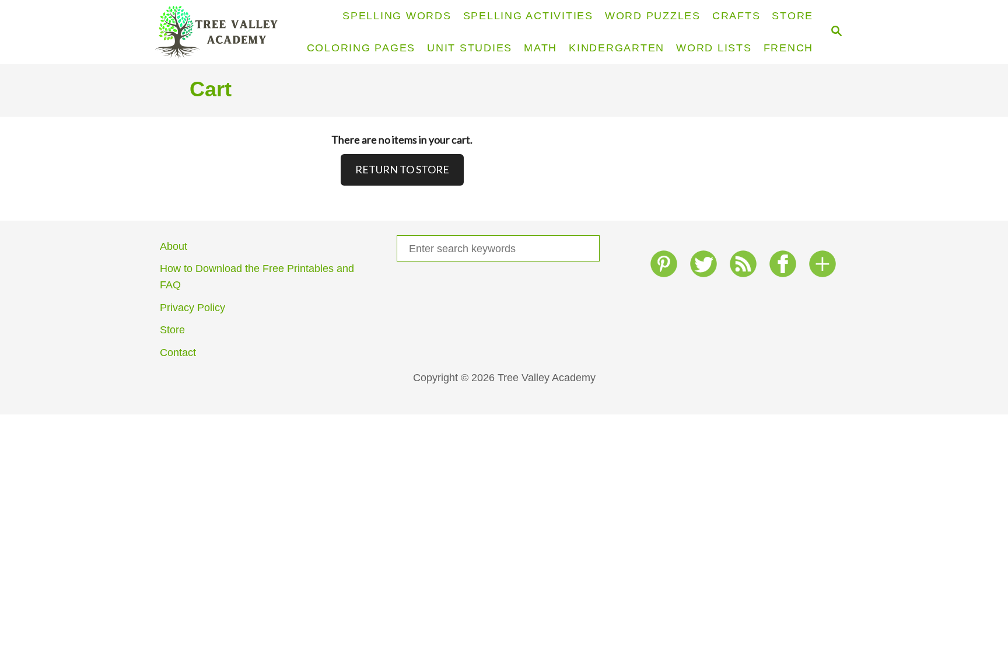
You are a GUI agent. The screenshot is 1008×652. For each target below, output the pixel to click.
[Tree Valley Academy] (221, 32)
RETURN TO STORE (402, 169)
